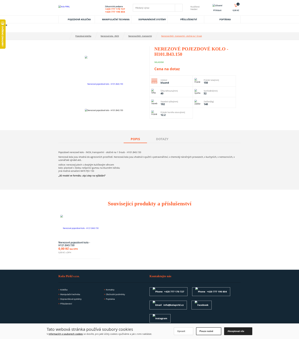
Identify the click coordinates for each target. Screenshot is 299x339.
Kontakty (110, 289)
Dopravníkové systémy (152, 19)
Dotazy (162, 139)
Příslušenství (188, 19)
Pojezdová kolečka (79, 19)
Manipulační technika (116, 19)
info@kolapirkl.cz (173, 305)
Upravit (181, 331)
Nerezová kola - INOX (110, 36)
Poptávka (225, 19)
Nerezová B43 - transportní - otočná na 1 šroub (181, 36)
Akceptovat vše (236, 331)
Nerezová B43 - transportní (140, 36)
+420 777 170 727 (115, 9)
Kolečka (63, 289)
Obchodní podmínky (115, 294)
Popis (135, 139)
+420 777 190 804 (115, 11)
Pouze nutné (206, 331)
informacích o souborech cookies (66, 333)
